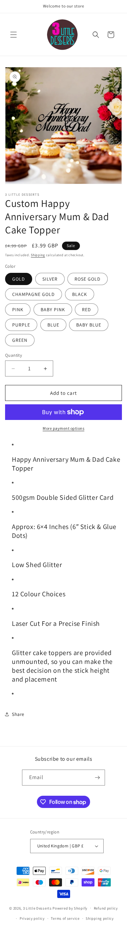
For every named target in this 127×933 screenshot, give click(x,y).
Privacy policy (32, 918)
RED (86, 309)
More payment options (63, 428)
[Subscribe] (97, 778)
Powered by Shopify (69, 907)
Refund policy (106, 908)
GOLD (18, 279)
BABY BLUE (88, 325)
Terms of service (65, 918)
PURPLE (21, 325)
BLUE (53, 325)
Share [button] (18, 714)
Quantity (13, 355)
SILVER (50, 279)
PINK (17, 309)
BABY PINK (53, 309)
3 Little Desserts (37, 907)
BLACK (79, 294)
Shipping (38, 255)
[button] (13, 34)
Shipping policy (100, 918)
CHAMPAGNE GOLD (33, 294)
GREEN (19, 340)
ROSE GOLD (88, 279)
